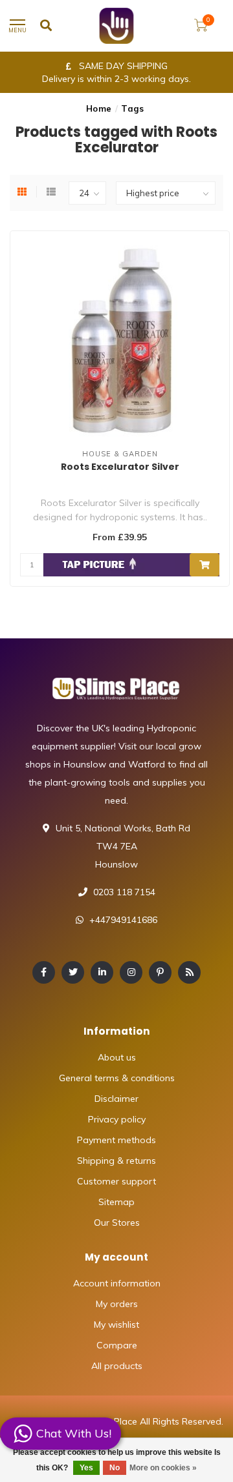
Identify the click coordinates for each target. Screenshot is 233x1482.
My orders (117, 1304)
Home (99, 108)
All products (116, 1366)
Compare (116, 1345)
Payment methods (116, 1140)
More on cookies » (163, 1467)
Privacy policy (117, 1119)
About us (117, 1057)
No (114, 1467)
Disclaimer (116, 1098)
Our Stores (117, 1222)
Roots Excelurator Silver (120, 466)
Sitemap (116, 1202)
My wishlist (116, 1324)
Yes (86, 1467)
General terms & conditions (117, 1078)
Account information (117, 1283)
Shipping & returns (116, 1160)
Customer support (116, 1181)
